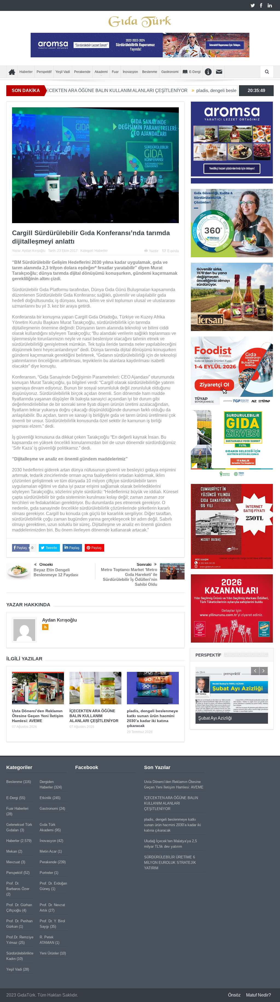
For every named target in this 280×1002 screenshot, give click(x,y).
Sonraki (144, 564)
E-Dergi (195, 72)
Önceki (46, 564)
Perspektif (44, 72)
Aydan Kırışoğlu (33, 251)
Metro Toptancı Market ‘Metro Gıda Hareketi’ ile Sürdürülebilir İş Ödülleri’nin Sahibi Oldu (129, 577)
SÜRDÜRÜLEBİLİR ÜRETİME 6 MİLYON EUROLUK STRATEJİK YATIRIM (170, 862)
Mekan (11, 851)
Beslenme (149, 72)
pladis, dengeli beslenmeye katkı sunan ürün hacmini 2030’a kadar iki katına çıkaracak (172, 824)
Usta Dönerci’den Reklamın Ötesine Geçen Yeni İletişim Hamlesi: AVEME (37, 716)
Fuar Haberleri (17, 808)
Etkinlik (45, 798)
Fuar (115, 72)
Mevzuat (13, 862)
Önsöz (234, 995)
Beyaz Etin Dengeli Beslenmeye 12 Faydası (56, 572)
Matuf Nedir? (258, 995)
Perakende (82, 72)
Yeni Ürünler (49, 953)
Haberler (26, 72)
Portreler (46, 873)
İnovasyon (130, 72)
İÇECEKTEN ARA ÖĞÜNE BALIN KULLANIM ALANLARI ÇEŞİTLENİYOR (84, 90)
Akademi (101, 72)
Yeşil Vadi (63, 72)
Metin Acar (48, 851)
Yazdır (153, 251)
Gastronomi (170, 72)
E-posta (173, 251)
